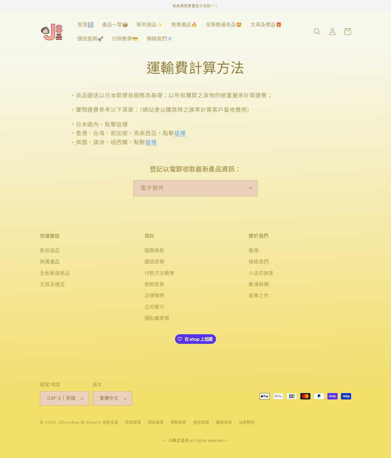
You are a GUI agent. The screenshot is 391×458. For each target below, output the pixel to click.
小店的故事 (261, 273)
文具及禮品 (52, 284)
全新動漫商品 (55, 273)
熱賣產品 (50, 262)
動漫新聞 (259, 284)
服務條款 (154, 250)
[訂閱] (249, 188)
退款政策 (154, 284)
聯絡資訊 (224, 422)
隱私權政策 (156, 318)
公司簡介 (154, 307)
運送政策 (154, 262)
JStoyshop (68, 422)
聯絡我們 (259, 262)
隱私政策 (156, 422)
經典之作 (259, 295)
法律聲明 (154, 295)
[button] (317, 31)
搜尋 (254, 250)
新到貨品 (50, 250)
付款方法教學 (159, 273)
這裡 (180, 133)
